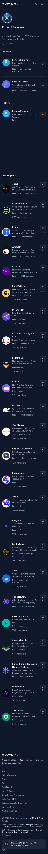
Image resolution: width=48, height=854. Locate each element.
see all (25, 832)
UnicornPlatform (35, 827)
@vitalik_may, (37, 830)
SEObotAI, (6, 827)
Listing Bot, (14, 827)
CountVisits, (38, 825)
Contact (5, 783)
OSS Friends (7, 787)
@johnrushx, (13, 830)
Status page (6, 835)
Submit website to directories (14, 803)
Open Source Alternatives (13, 795)
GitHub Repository (9, 775)
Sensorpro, (29, 825)
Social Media (11, 43)
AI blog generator (9, 811)
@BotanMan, (7, 832)
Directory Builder (9, 807)
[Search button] (36, 4)
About (4, 771)
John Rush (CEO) (9, 799)
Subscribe (15, 842)
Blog (4, 779)
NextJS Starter (8, 791)
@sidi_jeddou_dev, (25, 830)
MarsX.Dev (37, 818)
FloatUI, (22, 825)
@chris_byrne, (17, 832)
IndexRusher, (24, 827)
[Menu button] (42, 4)
